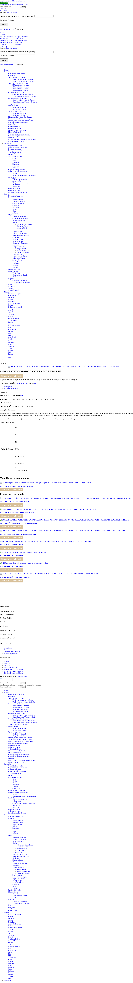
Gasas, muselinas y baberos (17, 151)
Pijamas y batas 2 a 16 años (17, 130)
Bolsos (14, 173)
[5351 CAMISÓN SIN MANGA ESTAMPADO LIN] (48, 509)
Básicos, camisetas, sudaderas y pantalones (22, 139)
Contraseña (7, 20)
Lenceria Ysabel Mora (19, 233)
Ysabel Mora (12, 320)
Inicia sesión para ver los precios (11, 376)
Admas (10, 356)
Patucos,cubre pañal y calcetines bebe (20, 121)
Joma (10, 348)
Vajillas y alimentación (19, 179)
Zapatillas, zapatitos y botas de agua (20, 119)
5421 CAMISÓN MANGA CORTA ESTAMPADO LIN (18, 534)
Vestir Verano (16, 273)
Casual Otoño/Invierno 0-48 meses (23, 100)
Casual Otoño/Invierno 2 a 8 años (23, 94)
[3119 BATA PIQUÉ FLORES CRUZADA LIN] (49, 574)
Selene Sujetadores (18, 220)
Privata (10, 354)
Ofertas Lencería (13, 290)
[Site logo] (7, 5)
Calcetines (15, 205)
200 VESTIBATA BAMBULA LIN (11, 545)
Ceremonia (11, 75)
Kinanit (10, 316)
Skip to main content (19, 1)
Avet (9, 324)
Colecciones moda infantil (16, 74)
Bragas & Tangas (18, 247)
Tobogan (11, 314)
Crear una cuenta (11, 12)
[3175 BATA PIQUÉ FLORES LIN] (24, 552)
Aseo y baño (16, 181)
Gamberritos (12, 296)
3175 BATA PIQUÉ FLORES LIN (11, 555)
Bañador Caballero (18, 202)
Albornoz (11, 286)
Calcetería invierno (14, 128)
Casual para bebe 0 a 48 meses (18, 98)
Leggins (15, 267)
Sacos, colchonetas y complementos (24, 175)
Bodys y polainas (14, 124)
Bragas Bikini (21, 249)
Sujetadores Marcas (18, 258)
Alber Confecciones (14, 303)
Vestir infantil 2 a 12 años (16, 77)
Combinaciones (17, 241)
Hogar (10, 284)
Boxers (14, 209)
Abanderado (12, 337)
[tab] (8, 387)
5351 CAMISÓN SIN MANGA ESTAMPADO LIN (17, 512)
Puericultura (12, 177)
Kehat (10, 344)
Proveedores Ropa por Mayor (14, 671)
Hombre (11, 198)
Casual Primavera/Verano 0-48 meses (24, 102)
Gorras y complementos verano (18, 134)
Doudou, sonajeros (14, 149)
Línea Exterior (13, 271)
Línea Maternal (17, 254)
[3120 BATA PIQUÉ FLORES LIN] (24, 563)
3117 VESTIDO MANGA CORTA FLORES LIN (16, 486)
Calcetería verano (14, 126)
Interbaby (11, 297)
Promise (11, 343)
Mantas (10, 154)
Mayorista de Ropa (10, 667)
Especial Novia (17, 232)
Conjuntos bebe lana (19, 115)
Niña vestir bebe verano (20, 89)
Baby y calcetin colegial (16, 141)
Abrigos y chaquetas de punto (18, 104)
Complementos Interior (20, 218)
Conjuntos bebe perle (19, 113)
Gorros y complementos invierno (19, 136)
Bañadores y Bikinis (19, 217)
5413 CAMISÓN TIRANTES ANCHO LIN (14, 502)
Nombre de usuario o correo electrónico (17, 16)
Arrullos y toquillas (14, 153)
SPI (9, 335)
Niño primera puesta (19, 109)
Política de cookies (10, 650)
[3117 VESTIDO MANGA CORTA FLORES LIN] (45, 483)
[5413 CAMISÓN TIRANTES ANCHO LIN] (66, 498)
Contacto (7, 665)
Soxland (11, 346)
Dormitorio (16, 185)
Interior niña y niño (14, 269)
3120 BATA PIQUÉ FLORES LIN (11, 566)
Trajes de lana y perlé (15, 111)
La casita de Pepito (14, 294)
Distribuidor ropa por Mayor (13, 673)
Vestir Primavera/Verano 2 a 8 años (23, 81)
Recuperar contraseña (7, 29)
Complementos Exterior (20, 275)
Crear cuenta (4, 3)
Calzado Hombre (18, 203)
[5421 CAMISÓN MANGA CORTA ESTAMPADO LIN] (64, 531)
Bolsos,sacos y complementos (18, 171)
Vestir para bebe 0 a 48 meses (18, 83)
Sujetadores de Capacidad (20, 235)
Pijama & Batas (17, 239)
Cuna (14, 158)
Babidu (10, 299)
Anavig (10, 309)
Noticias (7, 663)
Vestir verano (23, 383)
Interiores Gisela (22, 228)
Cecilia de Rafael (14, 318)
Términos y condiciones (12, 652)
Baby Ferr (11, 301)
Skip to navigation (6, 1)
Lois (9, 352)
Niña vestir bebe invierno (20, 85)
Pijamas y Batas (17, 200)
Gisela (14, 222)
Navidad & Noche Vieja (16, 196)
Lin (9, 333)
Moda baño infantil (14, 132)
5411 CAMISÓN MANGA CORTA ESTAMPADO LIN (18, 523)
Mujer (10, 215)
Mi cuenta (7, 980)
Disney (10, 311)
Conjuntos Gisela (22, 226)
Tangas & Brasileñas (23, 252)
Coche (14, 160)
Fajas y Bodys (17, 260)
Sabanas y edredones (15, 156)
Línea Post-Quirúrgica (19, 256)
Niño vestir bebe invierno (20, 87)
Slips (14, 211)
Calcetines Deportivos (19, 281)
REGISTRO (4, 9)
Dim (9, 328)
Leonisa (11, 331)
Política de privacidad (11, 653)
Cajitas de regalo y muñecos (17, 147)
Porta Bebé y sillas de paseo (17, 192)
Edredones (15, 166)
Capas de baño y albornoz (16, 170)
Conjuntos (15, 237)
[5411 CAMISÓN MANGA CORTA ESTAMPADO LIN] (64, 520)
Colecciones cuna (14, 190)
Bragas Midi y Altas (23, 250)
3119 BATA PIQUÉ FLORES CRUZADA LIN (15, 577)
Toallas (10, 288)
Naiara (10, 341)
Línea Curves (21, 230)
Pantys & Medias (18, 262)
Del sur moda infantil (15, 307)
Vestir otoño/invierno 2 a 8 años (22, 79)
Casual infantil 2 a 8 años (16, 92)
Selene (10, 322)
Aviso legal (8, 648)
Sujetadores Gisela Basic (25, 224)
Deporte (11, 279)
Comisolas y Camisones (20, 243)
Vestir (14, 277)
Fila (9, 358)
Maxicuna (15, 164)
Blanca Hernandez (14, 326)
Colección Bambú (14, 188)
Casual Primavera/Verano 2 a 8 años (24, 96)
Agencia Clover (22, 676)
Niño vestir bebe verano (20, 91)
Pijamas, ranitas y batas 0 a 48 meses (20, 117)
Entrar (4, 24)
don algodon (12, 329)
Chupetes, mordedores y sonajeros (23, 183)
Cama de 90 (16, 168)
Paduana (11, 350)
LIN (21, 396)
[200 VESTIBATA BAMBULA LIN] (46, 541)
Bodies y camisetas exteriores (18, 123)
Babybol (11, 305)
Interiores (11, 138)
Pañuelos (15, 213)
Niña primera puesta (19, 107)
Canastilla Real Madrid (15, 145)
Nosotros (7, 662)
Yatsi (10, 312)
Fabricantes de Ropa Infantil (13, 669)
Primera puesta (13, 106)
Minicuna (15, 162)
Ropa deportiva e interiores (21, 282)
